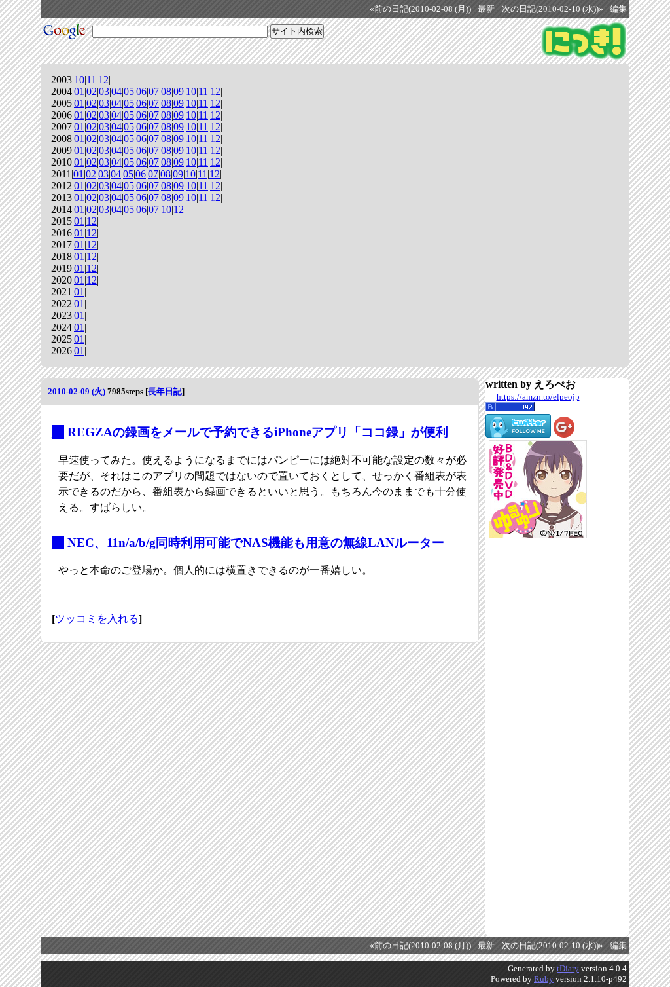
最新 (486, 9)
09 (178, 91)
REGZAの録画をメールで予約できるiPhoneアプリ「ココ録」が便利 (257, 432)
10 (79, 79)
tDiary (568, 968)
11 (91, 79)
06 (141, 91)
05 (129, 91)
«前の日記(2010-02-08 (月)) (420, 9)
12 (103, 79)
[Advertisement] (537, 737)
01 (79, 91)
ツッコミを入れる (97, 618)
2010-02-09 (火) (76, 391)
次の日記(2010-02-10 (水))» (552, 9)
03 (104, 91)
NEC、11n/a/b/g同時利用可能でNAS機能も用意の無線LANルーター (255, 542)
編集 (618, 9)
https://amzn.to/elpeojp (538, 396)
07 (154, 91)
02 (91, 91)
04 (116, 91)
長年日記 (165, 391)
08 (166, 91)
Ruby (544, 979)
